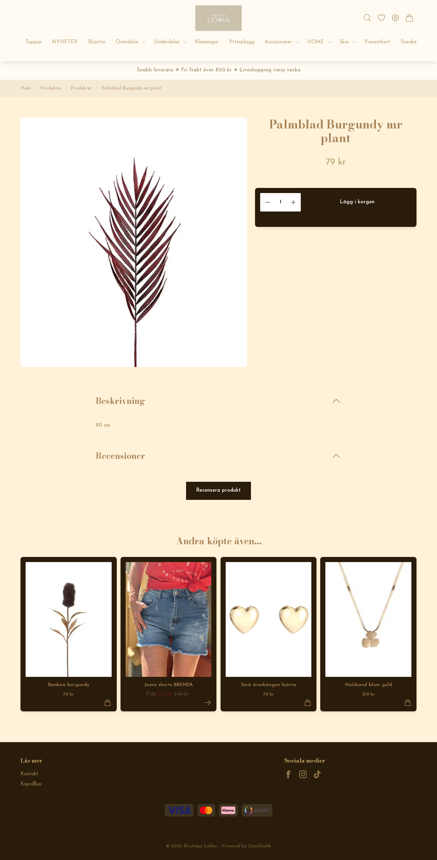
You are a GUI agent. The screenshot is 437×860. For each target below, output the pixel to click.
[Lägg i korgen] (108, 703)
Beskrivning (120, 401)
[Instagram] (303, 774)
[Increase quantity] (293, 202)
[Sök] (367, 17)
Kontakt (29, 774)
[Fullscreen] (133, 242)
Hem (25, 88)
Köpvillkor (31, 784)
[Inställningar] (396, 17)
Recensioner (120, 456)
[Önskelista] (381, 17)
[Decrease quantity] (267, 202)
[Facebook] (288, 774)
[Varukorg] (410, 17)
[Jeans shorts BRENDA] (208, 703)
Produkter (50, 88)
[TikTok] (317, 774)
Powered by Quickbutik (246, 846)
